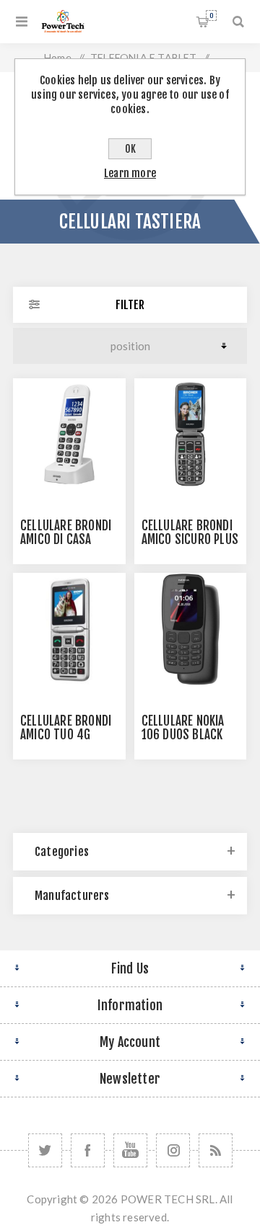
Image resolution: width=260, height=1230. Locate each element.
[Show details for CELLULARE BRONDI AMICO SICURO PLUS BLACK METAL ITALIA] (190, 434)
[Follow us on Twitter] (45, 1150)
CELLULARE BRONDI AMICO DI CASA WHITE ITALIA (65, 539)
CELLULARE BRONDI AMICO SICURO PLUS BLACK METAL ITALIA (190, 539)
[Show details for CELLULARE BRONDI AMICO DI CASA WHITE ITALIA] (69, 434)
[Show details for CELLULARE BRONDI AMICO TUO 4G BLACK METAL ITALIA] (69, 629)
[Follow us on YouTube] (130, 1150)
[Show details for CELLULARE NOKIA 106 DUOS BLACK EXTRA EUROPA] (190, 629)
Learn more (130, 173)
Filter (130, 305)
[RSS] (216, 1150)
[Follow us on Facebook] (88, 1150)
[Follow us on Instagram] (173, 1150)
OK (130, 149)
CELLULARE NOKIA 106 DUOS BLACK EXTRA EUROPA (183, 734)
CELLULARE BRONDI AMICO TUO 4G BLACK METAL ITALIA (68, 734)
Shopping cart (211, 15)
